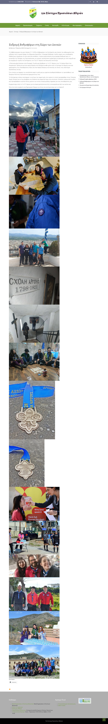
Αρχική (17, 25)
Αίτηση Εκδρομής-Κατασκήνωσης (67, 704)
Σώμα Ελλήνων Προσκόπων (19, 710)
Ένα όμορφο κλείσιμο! (85, 87)
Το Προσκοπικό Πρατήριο (18, 712)
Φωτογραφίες (77, 25)
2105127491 (20, 1)
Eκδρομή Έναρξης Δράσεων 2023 (88, 79)
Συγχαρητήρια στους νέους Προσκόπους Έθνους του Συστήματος (89, 76)
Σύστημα (16, 31)
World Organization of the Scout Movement (23, 704)
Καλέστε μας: (17, 1)
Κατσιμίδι (55, 25)
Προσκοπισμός (27, 25)
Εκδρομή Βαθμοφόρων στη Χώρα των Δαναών (89, 82)
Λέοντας (12, 48)
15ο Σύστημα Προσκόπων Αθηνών (62, 13)
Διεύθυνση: (37, 1)
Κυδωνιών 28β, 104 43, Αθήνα (40, 1)
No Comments (33, 48)
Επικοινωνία (89, 25)
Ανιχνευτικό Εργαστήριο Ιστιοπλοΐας (89, 85)
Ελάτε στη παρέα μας (17, 707)
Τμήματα (39, 25)
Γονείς (47, 25)
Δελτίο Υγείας (61, 705)
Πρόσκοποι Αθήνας (17, 708)
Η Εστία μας (65, 25)
